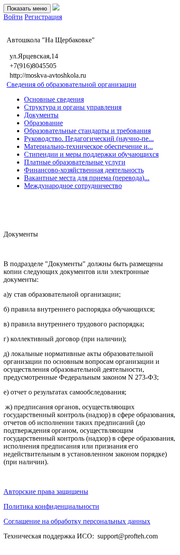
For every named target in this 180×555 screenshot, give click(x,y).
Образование (43, 123)
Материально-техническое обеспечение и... (88, 146)
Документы (41, 115)
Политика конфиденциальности (51, 506)
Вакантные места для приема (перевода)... (86, 178)
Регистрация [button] (43, 17)
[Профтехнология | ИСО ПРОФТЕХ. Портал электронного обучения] (55, 8)
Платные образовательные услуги (74, 162)
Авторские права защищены (45, 491)
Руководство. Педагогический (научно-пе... (89, 138)
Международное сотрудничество (73, 185)
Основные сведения (54, 99)
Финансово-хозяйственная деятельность (84, 170)
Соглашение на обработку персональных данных (76, 521)
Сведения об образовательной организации (71, 84)
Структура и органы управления (72, 107)
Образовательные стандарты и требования (87, 130)
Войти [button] (13, 17)
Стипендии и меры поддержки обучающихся (91, 154)
